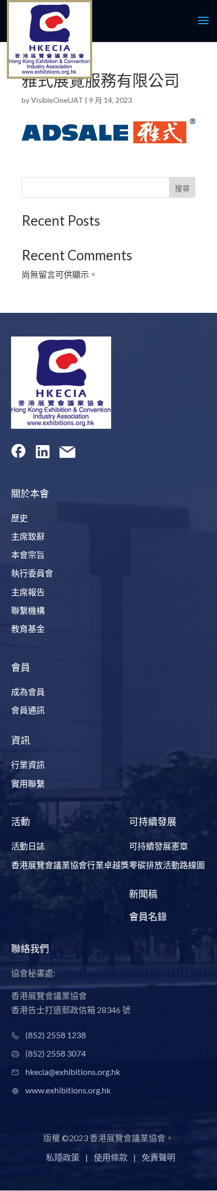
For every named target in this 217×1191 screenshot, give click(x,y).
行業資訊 (28, 765)
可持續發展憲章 (158, 846)
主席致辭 (28, 536)
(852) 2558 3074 (55, 1053)
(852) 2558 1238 (55, 1035)
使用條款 (110, 1157)
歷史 (19, 518)
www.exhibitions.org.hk (68, 1090)
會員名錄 (148, 916)
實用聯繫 (28, 783)
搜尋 (182, 188)
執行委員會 (32, 573)
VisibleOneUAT (57, 100)
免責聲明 (158, 1157)
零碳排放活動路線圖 (167, 865)
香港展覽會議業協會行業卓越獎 (70, 865)
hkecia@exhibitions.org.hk (72, 1072)
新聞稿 (143, 894)
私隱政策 (63, 1157)
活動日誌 (28, 846)
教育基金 (28, 629)
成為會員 (28, 692)
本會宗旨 (28, 555)
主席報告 (28, 592)
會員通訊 (28, 710)
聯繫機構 (28, 610)
